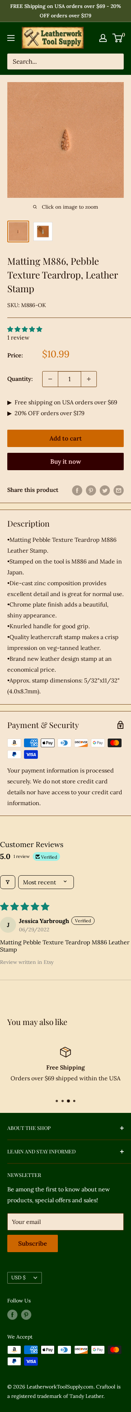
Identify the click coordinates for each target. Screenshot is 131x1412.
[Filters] (7, 882)
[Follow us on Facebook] (12, 1314)
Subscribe (32, 1243)
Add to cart (65, 438)
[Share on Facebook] (77, 490)
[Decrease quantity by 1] (50, 379)
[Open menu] (11, 38)
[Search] (115, 61)
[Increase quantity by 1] (88, 379)
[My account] (103, 38)
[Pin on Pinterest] (91, 490)
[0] (117, 38)
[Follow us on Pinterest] (26, 1314)
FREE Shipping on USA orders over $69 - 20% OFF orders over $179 (65, 11)
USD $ (18, 1277)
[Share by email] (119, 490)
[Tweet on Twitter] (105, 490)
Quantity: (20, 378)
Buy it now (65, 461)
